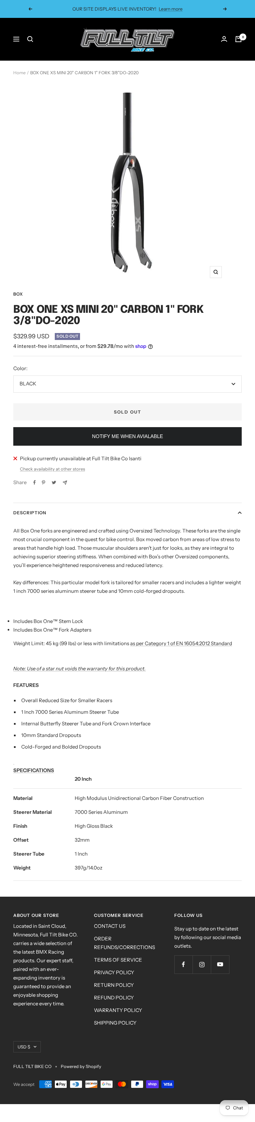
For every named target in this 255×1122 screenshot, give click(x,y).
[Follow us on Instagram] (202, 964)
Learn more (171, 9)
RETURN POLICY (114, 985)
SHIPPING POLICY (115, 1023)
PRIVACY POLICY (114, 972)
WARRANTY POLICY (118, 1010)
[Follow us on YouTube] (220, 964)
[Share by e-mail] (65, 482)
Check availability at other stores (52, 469)
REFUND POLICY (114, 997)
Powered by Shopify (81, 1066)
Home (19, 72)
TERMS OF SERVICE (118, 960)
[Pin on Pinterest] (43, 482)
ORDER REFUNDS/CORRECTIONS (124, 942)
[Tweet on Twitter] (54, 482)
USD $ (24, 1046)
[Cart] (238, 39)
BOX (18, 294)
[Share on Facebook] (34, 482)
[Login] (224, 39)
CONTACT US (110, 926)
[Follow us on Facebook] (183, 964)
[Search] (30, 39)
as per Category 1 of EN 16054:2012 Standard (181, 643)
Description (29, 512)
